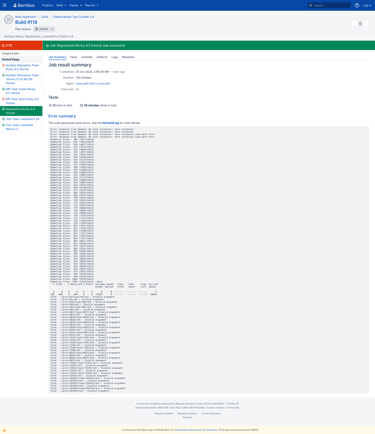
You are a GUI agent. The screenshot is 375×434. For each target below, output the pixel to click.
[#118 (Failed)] (360, 23)
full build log (110, 122)
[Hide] (44, 91)
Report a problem (163, 413)
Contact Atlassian (211, 413)
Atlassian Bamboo (185, 403)
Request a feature (187, 413)
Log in (367, 5)
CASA (44, 16)
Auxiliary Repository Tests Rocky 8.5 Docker (22, 67)
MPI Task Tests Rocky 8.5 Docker (22, 101)
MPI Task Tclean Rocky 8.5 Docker (21, 91)
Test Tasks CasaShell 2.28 (22, 119)
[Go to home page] (24, 5)
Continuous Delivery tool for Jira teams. (196, 429)
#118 (9, 45)
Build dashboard (25, 16)
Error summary (62, 116)
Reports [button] (90, 5)
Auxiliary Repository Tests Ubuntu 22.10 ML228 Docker (22, 79)
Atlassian (188, 417)
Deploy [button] (74, 5)
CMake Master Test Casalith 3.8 (73, 16)
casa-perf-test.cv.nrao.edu (93, 83)
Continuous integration (149, 403)
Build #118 (26, 22)
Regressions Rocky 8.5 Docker (20, 111)
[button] (4, 5)
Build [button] (60, 5)
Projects (47, 5)
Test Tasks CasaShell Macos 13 (19, 127)
